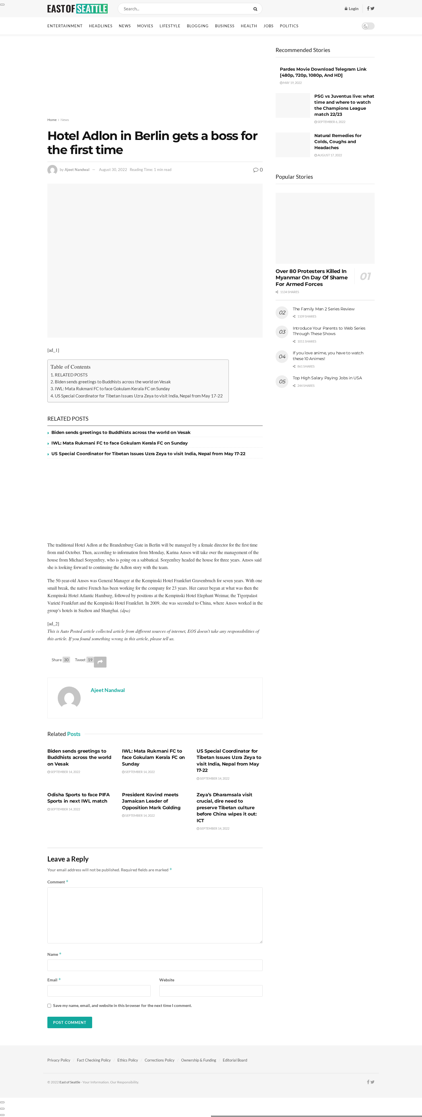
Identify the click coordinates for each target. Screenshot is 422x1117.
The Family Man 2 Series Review (324, 309)
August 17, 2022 (329, 155)
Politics (289, 26)
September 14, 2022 (65, 772)
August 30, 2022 (113, 169)
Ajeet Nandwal (77, 169)
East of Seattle (69, 1082)
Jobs (269, 26)
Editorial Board (235, 1060)
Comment (58, 882)
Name (54, 954)
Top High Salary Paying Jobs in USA (327, 377)
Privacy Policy (58, 1060)
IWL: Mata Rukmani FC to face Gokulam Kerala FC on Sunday (112, 388)
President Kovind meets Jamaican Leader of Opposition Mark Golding (151, 801)
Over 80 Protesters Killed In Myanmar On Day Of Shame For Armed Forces (312, 277)
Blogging (198, 26)
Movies (145, 26)
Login (353, 8)
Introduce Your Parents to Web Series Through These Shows (329, 331)
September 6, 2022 (331, 122)
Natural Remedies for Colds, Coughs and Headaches (337, 141)
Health (249, 26)
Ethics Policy (127, 1060)
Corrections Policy (160, 1060)
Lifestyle (170, 26)
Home (52, 120)
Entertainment (65, 26)
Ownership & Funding (198, 1060)
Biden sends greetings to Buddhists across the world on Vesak (113, 381)
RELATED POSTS (71, 374)
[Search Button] (256, 8)
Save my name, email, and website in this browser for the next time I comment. (122, 1005)
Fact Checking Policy (94, 1060)
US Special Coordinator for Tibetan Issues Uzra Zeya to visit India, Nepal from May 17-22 (139, 395)
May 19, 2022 (292, 82)
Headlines (101, 26)
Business (225, 26)
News (125, 26)
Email (54, 980)
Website (166, 979)
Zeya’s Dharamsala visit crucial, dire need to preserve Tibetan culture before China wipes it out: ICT (227, 807)
